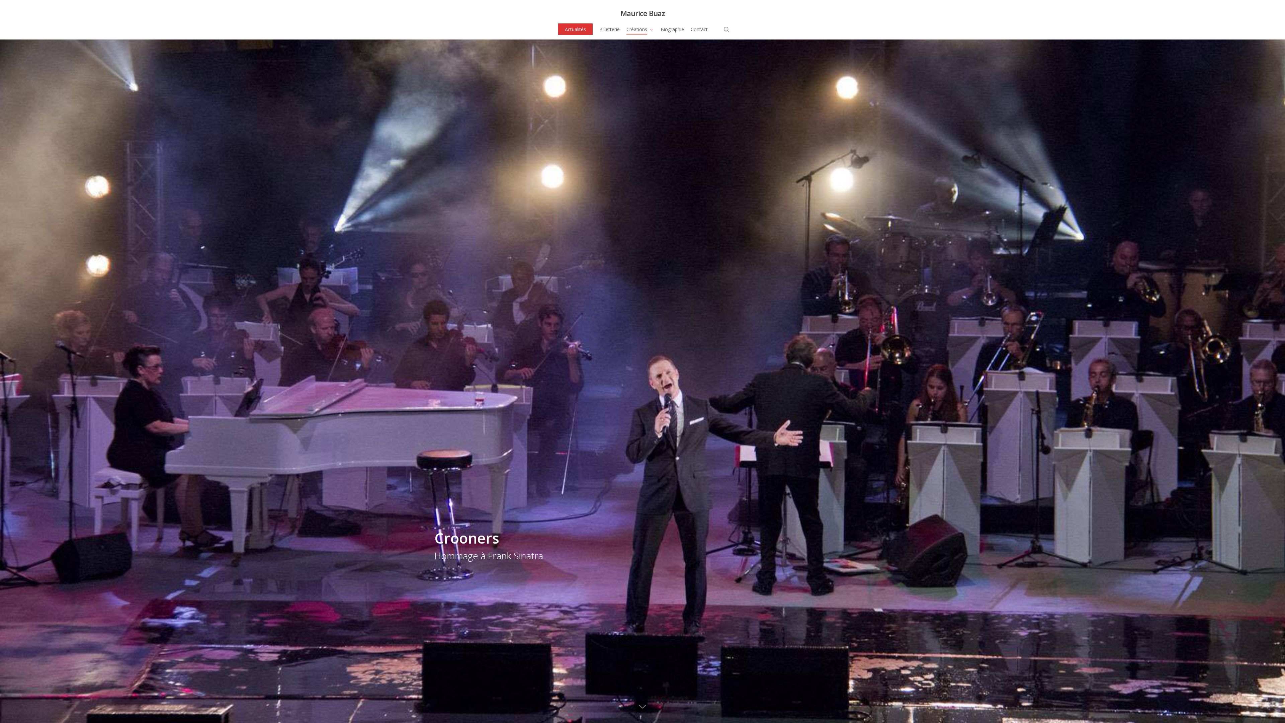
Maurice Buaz (642, 13)
